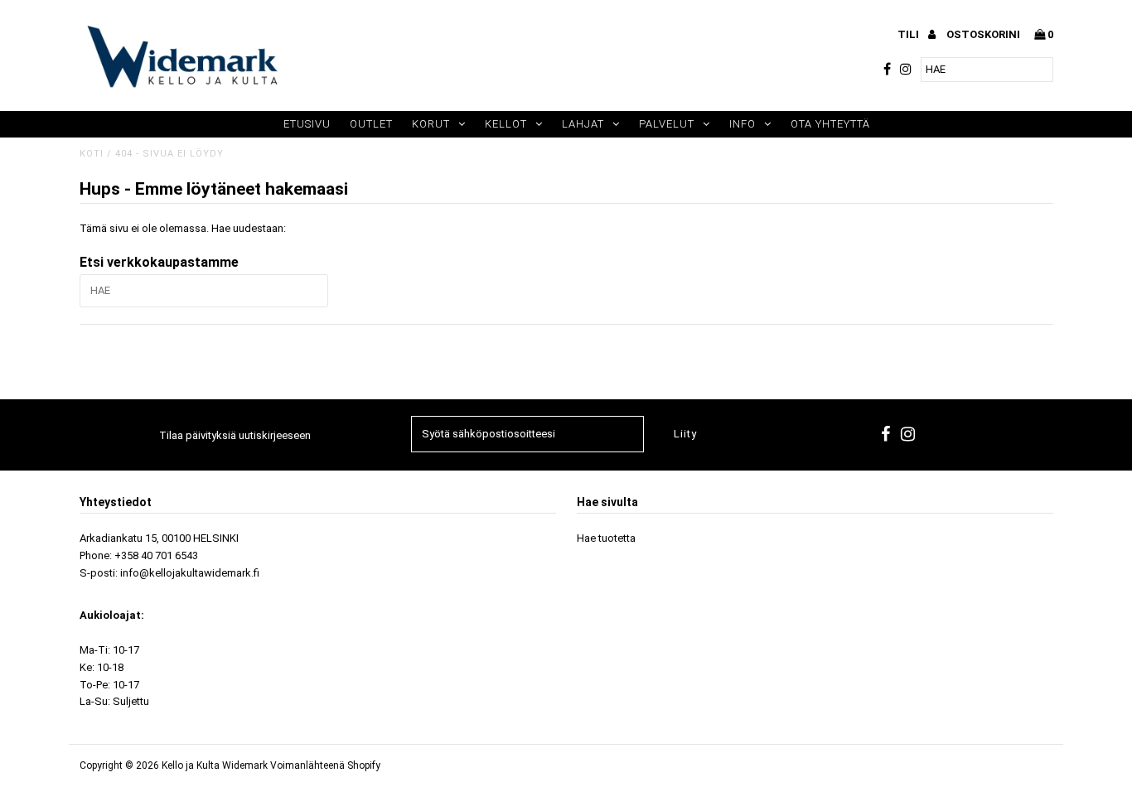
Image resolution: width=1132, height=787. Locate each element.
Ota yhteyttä (830, 124)
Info (742, 124)
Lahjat (583, 124)
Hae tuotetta (606, 538)
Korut (431, 124)
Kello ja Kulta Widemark (215, 765)
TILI (909, 34)
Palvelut (666, 124)
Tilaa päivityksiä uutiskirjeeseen (235, 435)
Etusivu (307, 124)
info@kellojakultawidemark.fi (189, 573)
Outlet (371, 124)
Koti (92, 153)
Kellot (506, 124)
